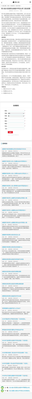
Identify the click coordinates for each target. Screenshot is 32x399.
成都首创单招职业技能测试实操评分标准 (13, 259)
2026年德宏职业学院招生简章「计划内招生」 (14, 319)
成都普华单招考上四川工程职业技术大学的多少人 (15, 173)
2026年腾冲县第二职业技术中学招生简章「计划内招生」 (15, 352)
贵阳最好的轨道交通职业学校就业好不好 (13, 329)
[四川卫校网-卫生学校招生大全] (16, 2)
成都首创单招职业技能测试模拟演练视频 (13, 283)
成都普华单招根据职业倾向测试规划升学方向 (14, 149)
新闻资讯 (13, 5)
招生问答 (18, 5)
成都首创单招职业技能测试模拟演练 (11, 271)
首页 (8, 5)
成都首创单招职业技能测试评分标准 (11, 296)
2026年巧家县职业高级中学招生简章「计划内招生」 (15, 340)
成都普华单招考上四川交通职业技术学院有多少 (14, 161)
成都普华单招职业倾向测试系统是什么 (12, 247)
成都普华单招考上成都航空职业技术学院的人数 (14, 222)
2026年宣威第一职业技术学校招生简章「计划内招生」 (15, 363)
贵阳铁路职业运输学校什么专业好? (11, 308)
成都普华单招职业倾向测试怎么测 (11, 234)
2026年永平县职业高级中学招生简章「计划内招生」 (15, 375)
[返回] (1, 2)
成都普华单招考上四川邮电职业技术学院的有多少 (15, 185)
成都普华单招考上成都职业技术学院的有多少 (14, 210)
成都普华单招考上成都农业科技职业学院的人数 (14, 198)
